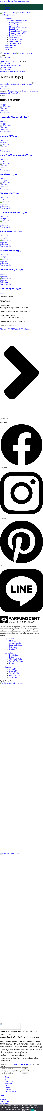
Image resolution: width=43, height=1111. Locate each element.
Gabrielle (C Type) (8, 174)
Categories (13, 647)
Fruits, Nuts (13, 29)
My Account (9, 639)
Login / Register (10, 1091)
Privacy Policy (14, 675)
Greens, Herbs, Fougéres (18, 31)
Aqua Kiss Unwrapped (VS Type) (16, 155)
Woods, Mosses (15, 41)
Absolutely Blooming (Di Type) (14, 117)
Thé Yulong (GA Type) (10, 288)
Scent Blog (13, 677)
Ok (32, 1110)
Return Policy (14, 657)
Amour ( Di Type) (8, 136)
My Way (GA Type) (9, 193)
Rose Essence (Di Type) (11, 231)
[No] (35, 1110)
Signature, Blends (15, 43)
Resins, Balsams (15, 35)
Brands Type (10, 61)
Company (8, 667)
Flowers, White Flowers (18, 27)
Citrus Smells (14, 25)
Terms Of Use (14, 673)
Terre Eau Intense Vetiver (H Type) (12, 71)
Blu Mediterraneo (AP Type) (10, 65)
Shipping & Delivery (16, 659)
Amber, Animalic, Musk (18, 21)
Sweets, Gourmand (16, 39)
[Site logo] (8, 13)
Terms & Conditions (16, 661)
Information (9, 653)
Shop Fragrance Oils (7, 15)
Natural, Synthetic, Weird (18, 33)
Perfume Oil (15, 93)
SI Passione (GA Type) (10, 250)
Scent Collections (15, 645)
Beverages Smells (15, 23)
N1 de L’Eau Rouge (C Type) (13, 212)
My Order (12, 641)
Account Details (15, 643)
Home (2, 61)
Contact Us (13, 671)
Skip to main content (21, 1)
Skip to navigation (7, 1)
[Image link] (10, 1029)
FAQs (11, 663)
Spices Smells (14, 37)
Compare (8, 1089)
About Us (12, 669)
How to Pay (13, 655)
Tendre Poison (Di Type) (11, 269)
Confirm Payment (15, 649)
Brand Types (26, 91)
